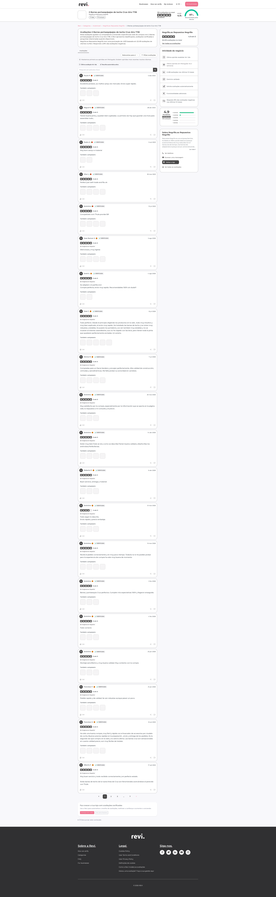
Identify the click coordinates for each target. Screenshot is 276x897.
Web (92, 17)
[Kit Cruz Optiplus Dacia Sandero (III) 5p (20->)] (83, 380)
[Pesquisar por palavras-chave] (155, 70)
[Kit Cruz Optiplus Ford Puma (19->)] (96, 93)
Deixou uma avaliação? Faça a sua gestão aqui (136, 871)
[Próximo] (136, 796)
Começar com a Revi (87, 812)
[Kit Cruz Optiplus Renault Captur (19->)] (89, 491)
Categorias (87, 26)
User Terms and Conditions (129, 855)
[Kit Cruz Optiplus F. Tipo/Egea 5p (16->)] (89, 529)
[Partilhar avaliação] (151, 100)
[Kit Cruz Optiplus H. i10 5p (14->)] (89, 602)
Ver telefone (169, 153)
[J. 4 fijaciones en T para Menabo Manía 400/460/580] (96, 192)
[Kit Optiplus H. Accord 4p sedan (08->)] (89, 672)
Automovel (97, 26)
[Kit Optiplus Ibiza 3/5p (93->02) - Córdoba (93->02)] (89, 456)
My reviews (168, 4)
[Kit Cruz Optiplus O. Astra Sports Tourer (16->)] (102, 224)
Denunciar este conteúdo (91, 820)
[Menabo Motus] (109, 342)
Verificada (99, 75)
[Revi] (84, 4)
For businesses (192, 4)
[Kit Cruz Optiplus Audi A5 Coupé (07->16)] (89, 637)
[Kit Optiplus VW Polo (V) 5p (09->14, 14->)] (83, 750)
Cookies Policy (124, 851)
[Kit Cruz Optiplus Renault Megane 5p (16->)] (96, 707)
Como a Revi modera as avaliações (132, 867)
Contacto (102, 17)
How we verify (156, 4)
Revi (79, 26)
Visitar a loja (170, 162)
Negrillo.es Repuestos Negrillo (114, 26)
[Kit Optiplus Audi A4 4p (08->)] (102, 128)
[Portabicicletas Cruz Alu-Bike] (102, 259)
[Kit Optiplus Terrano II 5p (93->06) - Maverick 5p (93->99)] (89, 160)
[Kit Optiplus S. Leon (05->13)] (89, 297)
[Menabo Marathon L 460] (96, 672)
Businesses (143, 4)
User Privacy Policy (126, 859)
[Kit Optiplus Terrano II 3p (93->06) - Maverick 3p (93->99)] (102, 192)
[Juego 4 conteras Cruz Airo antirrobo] (89, 128)
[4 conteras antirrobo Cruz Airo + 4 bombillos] (83, 192)
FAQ (79, 859)
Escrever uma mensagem (174, 157)
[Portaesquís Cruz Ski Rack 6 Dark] (96, 602)
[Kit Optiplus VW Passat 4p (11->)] (89, 342)
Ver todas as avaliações (171, 43)
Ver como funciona (101, 812)
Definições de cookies (127, 863)
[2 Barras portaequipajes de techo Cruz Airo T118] (89, 93)
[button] (179, 149)
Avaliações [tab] (83, 51)
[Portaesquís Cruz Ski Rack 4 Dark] (102, 567)
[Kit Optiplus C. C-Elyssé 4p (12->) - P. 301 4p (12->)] (89, 567)
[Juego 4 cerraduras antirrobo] (83, 93)
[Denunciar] (154, 100)
